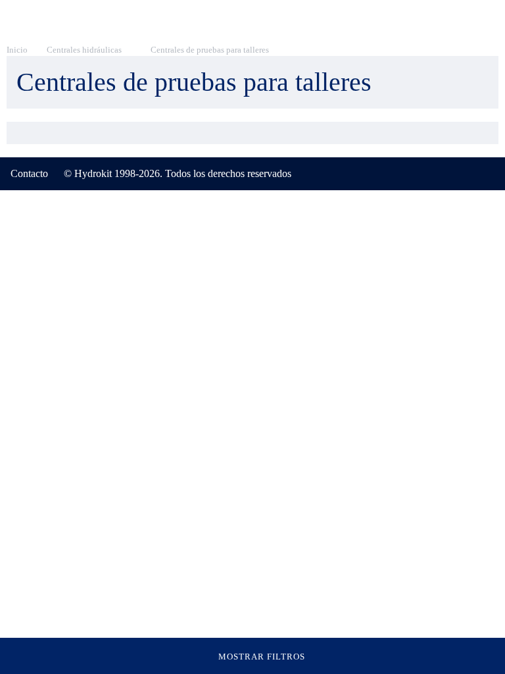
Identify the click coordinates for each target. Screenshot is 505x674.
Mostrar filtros (262, 656)
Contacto (29, 173)
